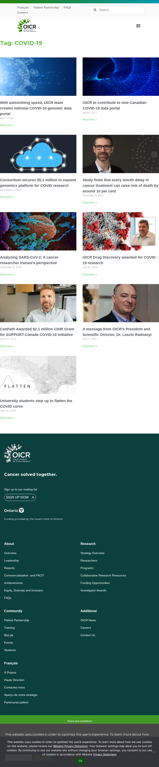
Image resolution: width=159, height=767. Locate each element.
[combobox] (117, 10)
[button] (138, 25)
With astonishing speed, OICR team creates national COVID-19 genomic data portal (36, 108)
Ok (80, 760)
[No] (154, 752)
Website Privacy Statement (70, 746)
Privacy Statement (105, 754)
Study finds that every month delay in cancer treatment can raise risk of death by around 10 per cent (120, 185)
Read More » (7, 125)
